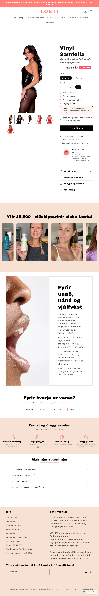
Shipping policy (87, 589)
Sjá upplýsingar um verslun (75, 143)
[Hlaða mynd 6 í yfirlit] (49, 119)
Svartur (66, 78)
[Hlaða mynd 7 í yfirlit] (10, 129)
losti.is (18, 589)
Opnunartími (12, 517)
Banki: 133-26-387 (14, 545)
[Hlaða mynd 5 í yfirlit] (39, 119)
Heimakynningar (14, 525)
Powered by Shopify (29, 589)
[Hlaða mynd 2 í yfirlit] (20, 119)
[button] (8, 11)
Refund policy (44, 589)
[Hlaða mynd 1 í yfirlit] (10, 119)
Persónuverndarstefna (16, 537)
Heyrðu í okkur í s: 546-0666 (19, 553)
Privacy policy (57, 589)
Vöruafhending (13, 529)
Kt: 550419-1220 (13, 541)
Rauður (80, 78)
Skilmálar (10, 521)
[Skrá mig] (47, 572)
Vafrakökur (11, 533)
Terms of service (72, 589)
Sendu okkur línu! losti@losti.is (20, 549)
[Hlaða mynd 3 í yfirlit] (30, 119)
